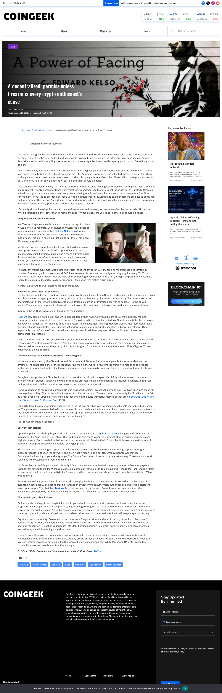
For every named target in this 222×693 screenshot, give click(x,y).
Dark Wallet (61, 488)
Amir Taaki (56, 564)
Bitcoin (67, 564)
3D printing (23, 564)
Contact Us (90, 676)
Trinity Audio (45, 144)
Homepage (25, 130)
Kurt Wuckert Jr (178, 180)
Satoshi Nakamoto (65, 231)
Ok (185, 688)
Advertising (128, 676)
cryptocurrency (95, 564)
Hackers (22, 316)
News (64, 31)
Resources (105, 31)
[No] (218, 688)
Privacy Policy (177, 651)
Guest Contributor (178, 238)
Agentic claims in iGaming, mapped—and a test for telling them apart (185, 221)
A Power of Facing (40, 564)
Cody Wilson (79, 564)
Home (23, 31)
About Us (108, 676)
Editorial (13, 46)
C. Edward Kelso (17, 109)
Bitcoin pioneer (110, 433)
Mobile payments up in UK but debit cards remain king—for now (148, 3)
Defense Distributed (113, 564)
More (147, 31)
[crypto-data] (154, 16)
